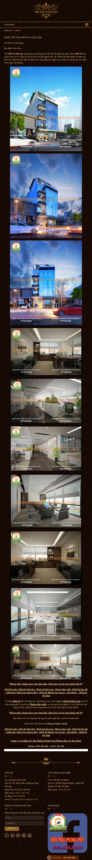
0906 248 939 (65, 789)
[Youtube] (30, 835)
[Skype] (24, 835)
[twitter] (12, 835)
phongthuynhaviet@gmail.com (24, 799)
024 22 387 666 (22, 793)
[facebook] (7, 835)
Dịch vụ (18, 30)
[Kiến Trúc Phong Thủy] (46, 10)
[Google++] (18, 835)
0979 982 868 (64, 857)
